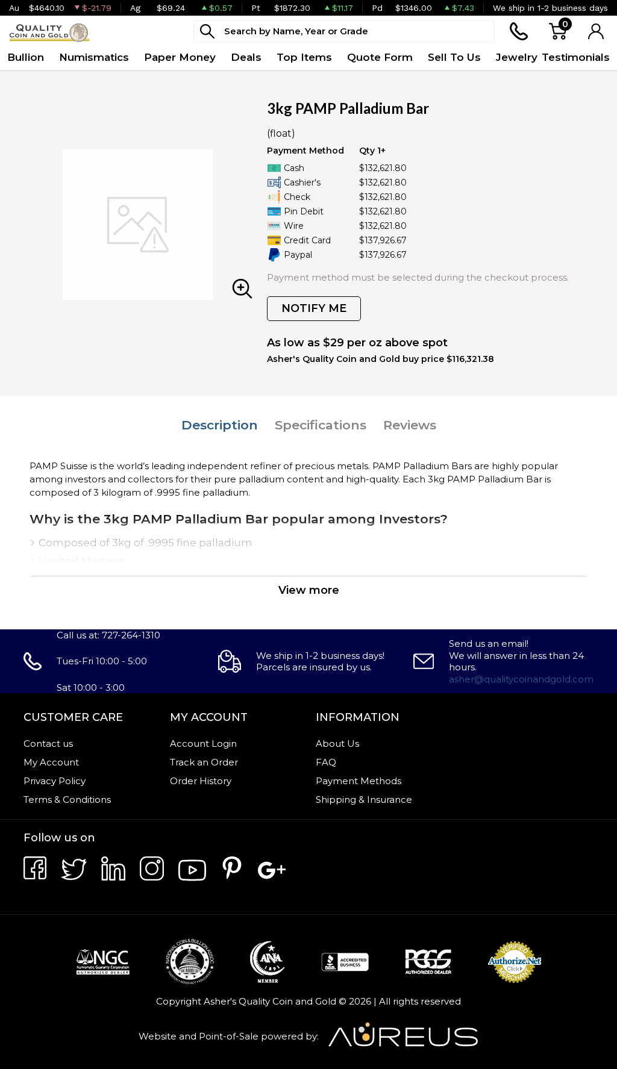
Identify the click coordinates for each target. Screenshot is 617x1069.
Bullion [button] (25, 57)
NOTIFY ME (313, 308)
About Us (337, 743)
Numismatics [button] (94, 57)
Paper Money (180, 57)
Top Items (304, 57)
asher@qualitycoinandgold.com (521, 679)
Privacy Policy (54, 781)
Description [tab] (219, 424)
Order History (200, 781)
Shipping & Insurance (364, 799)
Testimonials (576, 57)
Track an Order (204, 762)
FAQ (326, 762)
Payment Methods (358, 781)
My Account (51, 762)
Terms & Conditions (67, 799)
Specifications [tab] (320, 424)
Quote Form (380, 57)
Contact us (48, 743)
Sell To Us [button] (454, 57)
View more (308, 590)
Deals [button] (246, 57)
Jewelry (516, 57)
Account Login (203, 743)
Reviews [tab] (409, 424)
